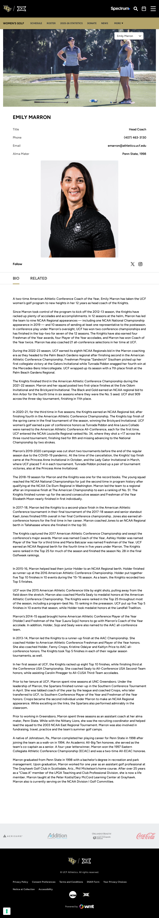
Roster (51, 23)
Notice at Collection (24, 889)
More (117, 23)
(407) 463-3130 (135, 137)
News (104, 23)
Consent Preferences (43, 882)
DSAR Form (93, 882)
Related (38, 278)
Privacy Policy (20, 882)
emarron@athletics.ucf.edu (127, 145)
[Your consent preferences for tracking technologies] (6, 911)
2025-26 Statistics (72, 23)
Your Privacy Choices (115, 882)
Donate (92, 23)
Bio (16, 278)
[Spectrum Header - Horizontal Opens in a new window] (120, 9)
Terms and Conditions (71, 882)
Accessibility (46, 889)
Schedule (36, 23)
